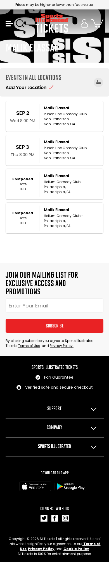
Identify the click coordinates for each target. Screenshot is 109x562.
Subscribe (54, 326)
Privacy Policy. (62, 345)
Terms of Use (29, 345)
